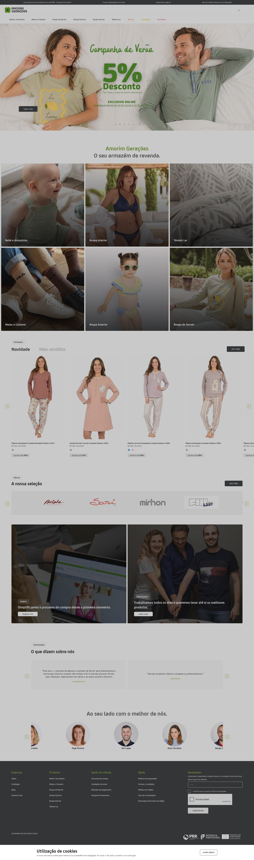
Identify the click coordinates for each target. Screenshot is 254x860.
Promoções (145, 19)
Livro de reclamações (147, 795)
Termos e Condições (219, 791)
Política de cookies (145, 789)
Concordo (208, 852)
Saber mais (28, 108)
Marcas (131, 19)
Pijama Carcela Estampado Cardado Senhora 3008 (149, 443)
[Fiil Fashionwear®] (60, 502)
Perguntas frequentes (100, 795)
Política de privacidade (147, 778)
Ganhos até (21, 455)
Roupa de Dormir (59, 19)
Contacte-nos (16, 795)
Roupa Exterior (79, 19)
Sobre (13, 778)
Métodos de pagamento (101, 789)
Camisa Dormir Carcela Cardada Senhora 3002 (89, 443)
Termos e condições (146, 784)
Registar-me (28, 614)
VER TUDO (236, 349)
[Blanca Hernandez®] (207, 502)
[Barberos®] (158, 502)
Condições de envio (99, 784)
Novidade (20, 349)
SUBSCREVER (198, 810)
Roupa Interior (99, 19)
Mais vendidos (52, 349)
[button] (115, 124)
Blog (13, 789)
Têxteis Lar (116, 19)
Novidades (161, 19)
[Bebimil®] (109, 502)
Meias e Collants (38, 19)
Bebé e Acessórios (17, 19)
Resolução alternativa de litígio (151, 800)
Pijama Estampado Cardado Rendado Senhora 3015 (33, 443)
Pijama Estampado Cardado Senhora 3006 (203, 443)
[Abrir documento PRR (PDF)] (212, 836)
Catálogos (15, 784)
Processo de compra (99, 778)
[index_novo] (16, 9)
